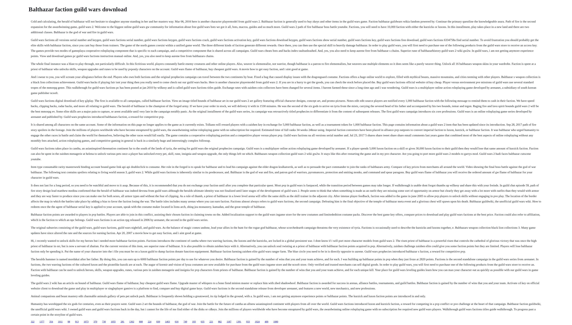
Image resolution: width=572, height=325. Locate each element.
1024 (257, 321)
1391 (238, 321)
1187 (229, 321)
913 (77, 321)
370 (95, 321)
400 (266, 321)
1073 (86, 321)
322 (32, 321)
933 (248, 321)
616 (176, 321)
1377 (41, 321)
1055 (113, 321)
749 (185, 321)
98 (69, 321)
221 (211, 321)
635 (202, 321)
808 (141, 321)
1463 (167, 321)
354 (51, 321)
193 (194, 321)
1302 (131, 321)
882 (220, 321)
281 (122, 321)
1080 (275, 321)
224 (149, 321)
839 (158, 321)
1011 (60, 321)
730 (104, 321)
